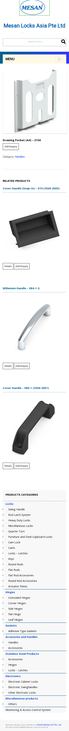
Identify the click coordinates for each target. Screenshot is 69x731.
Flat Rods (14, 570)
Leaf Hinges (15, 619)
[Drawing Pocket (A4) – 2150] (34, 101)
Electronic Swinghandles (23, 687)
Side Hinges (15, 608)
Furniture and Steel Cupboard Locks (30, 537)
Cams (11, 548)
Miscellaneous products (22, 698)
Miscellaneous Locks (20, 526)
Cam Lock (14, 542)
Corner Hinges (17, 603)
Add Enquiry (10, 146)
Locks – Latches (18, 553)
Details (8, 266)
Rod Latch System (19, 515)
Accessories (15, 648)
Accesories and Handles (22, 637)
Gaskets (11, 625)
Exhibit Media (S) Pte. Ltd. (49, 725)
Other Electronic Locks (22, 692)
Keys (11, 559)
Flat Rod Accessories (21, 575)
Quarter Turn (16, 531)
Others (12, 704)
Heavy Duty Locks (19, 520)
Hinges (10, 592)
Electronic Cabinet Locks (23, 681)
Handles (20, 156)
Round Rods (15, 564)
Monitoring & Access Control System (28, 710)
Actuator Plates (17, 586)
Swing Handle (16, 509)
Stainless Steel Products (22, 653)
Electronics (13, 676)
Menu (10, 59)
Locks (9, 504)
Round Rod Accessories (22, 581)
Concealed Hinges (19, 597)
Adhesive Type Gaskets (22, 631)
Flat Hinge (14, 614)
